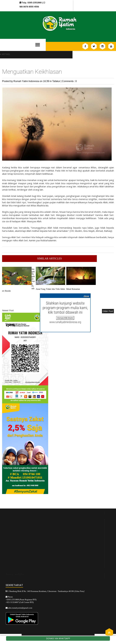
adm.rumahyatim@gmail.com (20, 608)
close (86, 296)
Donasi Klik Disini (65, 317)
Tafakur (56, 81)
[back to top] (109, 632)
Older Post (108, 311)
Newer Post (8, 310)
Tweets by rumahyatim (15, 574)
